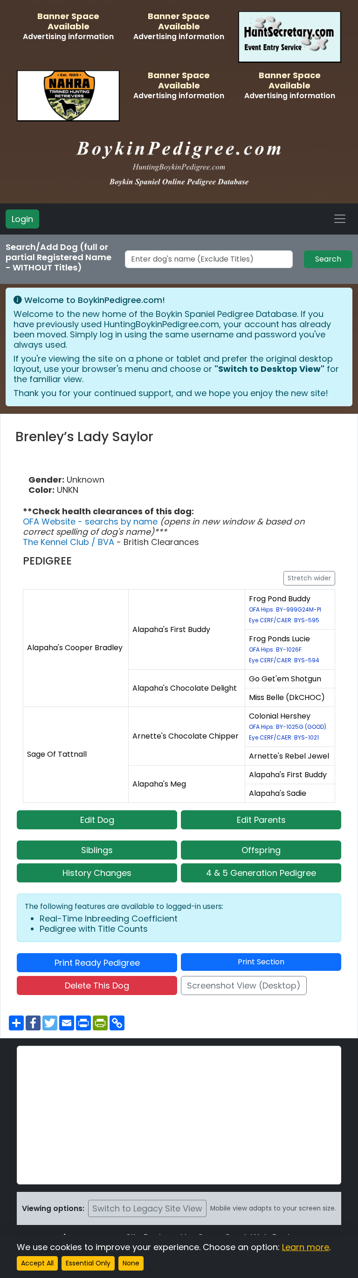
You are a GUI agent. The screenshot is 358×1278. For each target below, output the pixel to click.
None (131, 1263)
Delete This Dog (97, 985)
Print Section (261, 961)
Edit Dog (97, 820)
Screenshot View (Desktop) (244, 985)
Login (22, 219)
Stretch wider (309, 578)
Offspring (261, 850)
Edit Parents (261, 820)
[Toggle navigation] (339, 219)
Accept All (37, 1263)
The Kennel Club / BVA (70, 542)
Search (328, 259)
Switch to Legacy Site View (147, 1208)
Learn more (305, 1247)
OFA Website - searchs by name (91, 521)
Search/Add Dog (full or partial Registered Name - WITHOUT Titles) (58, 257)
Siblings (97, 850)
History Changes (96, 873)
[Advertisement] (179, 1115)
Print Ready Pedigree (97, 963)
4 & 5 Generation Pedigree (261, 873)
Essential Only (88, 1263)
